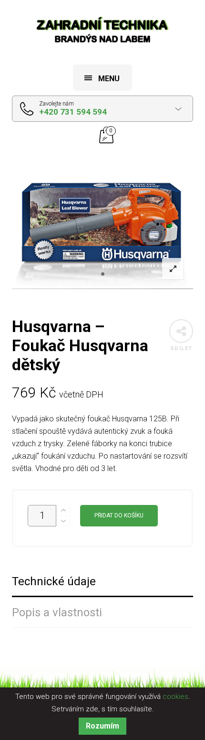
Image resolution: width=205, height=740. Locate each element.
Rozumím (102, 725)
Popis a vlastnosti (57, 613)
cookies (175, 696)
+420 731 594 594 (73, 112)
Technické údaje (54, 582)
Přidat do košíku (119, 515)
